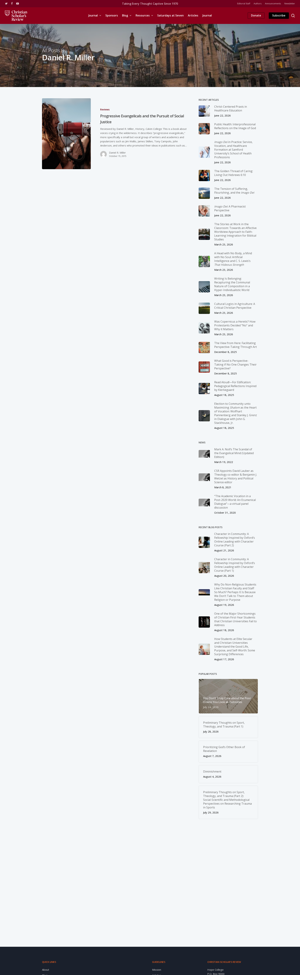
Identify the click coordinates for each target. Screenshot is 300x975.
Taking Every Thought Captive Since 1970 (150, 4)
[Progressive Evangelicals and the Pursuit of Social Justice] (66, 133)
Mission (156, 969)
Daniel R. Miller (117, 152)
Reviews (105, 109)
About (45, 969)
